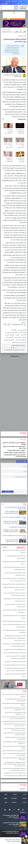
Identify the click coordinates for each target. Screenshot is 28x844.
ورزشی (6, 794)
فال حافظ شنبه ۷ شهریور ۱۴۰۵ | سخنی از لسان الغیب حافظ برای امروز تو (10, 832)
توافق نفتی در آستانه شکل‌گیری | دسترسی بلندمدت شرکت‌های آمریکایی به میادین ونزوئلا (15, 657)
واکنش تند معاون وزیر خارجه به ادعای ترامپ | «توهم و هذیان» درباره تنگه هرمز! (15, 574)
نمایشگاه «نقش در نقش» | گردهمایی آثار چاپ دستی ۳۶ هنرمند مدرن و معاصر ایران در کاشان (14, 594)
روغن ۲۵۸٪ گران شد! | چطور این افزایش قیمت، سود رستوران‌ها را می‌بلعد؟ (15, 557)
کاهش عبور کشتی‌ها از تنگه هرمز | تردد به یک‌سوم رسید (14, 661)
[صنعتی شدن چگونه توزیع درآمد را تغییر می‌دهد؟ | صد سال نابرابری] (22, 522)
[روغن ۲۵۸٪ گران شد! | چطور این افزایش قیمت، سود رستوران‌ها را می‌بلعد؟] (22, 512)
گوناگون (6, 798)
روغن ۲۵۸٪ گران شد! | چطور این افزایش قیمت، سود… (11, 823)
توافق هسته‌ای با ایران (20, 340)
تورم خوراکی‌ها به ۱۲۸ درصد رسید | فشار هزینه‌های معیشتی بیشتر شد (14, 617)
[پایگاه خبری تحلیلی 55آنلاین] (19, 7)
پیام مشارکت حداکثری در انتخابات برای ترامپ (14, 452)
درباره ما (21, 1)
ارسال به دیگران (21, 32)
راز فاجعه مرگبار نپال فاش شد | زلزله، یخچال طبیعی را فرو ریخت (13, 584)
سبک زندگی (14, 802)
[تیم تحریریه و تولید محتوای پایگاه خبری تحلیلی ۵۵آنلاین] (24, 75)
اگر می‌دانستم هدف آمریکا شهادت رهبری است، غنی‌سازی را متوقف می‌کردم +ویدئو (14, 626)
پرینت (15, 32)
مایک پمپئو (17, 337)
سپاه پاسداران (22, 332)
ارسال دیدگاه (7, 491)
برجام (6, 335)
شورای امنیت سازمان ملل (10, 332)
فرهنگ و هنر (14, 798)
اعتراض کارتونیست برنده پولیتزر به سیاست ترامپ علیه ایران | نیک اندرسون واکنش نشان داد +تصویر (13, 579)
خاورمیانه (13, 330)
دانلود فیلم (22, 789)
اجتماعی (15, 794)
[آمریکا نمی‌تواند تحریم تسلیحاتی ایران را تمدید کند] (14, 347)
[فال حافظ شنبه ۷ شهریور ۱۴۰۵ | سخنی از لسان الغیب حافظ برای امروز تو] (23, 833)
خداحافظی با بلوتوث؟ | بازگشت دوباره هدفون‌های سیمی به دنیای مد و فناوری (14, 611)
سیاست (25, 802)
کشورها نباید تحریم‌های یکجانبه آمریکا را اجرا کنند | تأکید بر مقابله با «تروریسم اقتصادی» (14, 568)
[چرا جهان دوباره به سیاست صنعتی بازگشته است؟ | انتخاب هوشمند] (22, 541)
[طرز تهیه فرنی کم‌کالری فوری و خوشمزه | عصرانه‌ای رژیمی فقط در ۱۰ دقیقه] (24, 840)
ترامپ (16, 335)
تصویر (6, 802)
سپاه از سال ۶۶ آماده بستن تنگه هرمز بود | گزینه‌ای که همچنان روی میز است (15, 605)
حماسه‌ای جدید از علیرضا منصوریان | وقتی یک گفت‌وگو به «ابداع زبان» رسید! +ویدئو (14, 588)
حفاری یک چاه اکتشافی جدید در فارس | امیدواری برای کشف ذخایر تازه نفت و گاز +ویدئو (14, 600)
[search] (1, 9)
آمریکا (11, 335)
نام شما (24, 466)
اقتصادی (24, 798)
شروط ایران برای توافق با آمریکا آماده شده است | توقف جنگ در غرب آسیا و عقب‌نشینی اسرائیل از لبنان (13, 645)
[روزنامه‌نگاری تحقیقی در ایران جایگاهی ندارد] (22, 531)
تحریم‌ (23, 337)
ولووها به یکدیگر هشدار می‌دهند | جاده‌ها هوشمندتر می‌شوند (15, 675)
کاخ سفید (22, 335)
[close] (26, 836)
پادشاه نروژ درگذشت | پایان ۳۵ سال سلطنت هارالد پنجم (14, 649)
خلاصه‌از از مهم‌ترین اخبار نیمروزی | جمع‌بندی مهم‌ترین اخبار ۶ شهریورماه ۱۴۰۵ (13, 631)
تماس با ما (14, 1)
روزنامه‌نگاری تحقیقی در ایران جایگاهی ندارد (17, 527)
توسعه (25, 794)
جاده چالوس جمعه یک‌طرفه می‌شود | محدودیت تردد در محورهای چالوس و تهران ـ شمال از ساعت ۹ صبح (14, 669)
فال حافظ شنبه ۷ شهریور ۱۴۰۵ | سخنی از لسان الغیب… (11, 816)
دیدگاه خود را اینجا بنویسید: (20, 477)
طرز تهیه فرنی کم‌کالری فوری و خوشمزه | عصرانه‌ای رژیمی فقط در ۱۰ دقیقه (12, 840)
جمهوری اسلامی (21, 330)
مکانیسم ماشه (9, 337)
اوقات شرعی (7, 1)
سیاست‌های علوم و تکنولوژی (18, 342)
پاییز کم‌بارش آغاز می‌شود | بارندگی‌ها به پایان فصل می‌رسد (14, 665)
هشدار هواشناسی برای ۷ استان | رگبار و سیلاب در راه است (14, 652)
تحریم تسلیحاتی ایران (8, 340)
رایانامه (25, 471)
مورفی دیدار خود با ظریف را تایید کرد (16, 450)
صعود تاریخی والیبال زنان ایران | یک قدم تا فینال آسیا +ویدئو (13, 621)
